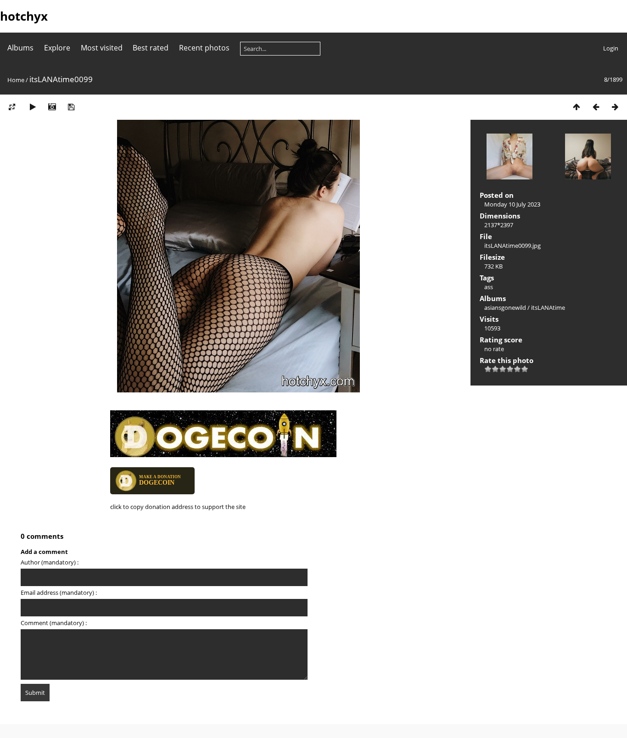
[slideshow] (32, 106)
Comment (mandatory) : (54, 623)
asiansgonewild (505, 307)
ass (488, 287)
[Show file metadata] (52, 106)
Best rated (150, 48)
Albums (20, 48)
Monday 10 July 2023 (512, 204)
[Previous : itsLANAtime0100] (595, 106)
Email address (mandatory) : (59, 592)
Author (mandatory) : (49, 562)
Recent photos (204, 48)
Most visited (102, 48)
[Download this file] (71, 106)
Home (15, 80)
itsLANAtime (548, 307)
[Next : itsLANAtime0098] (615, 106)
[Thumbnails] (576, 106)
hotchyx (24, 16)
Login (610, 48)
